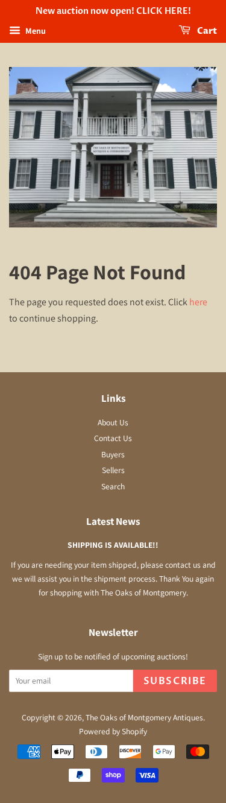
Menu (35, 30)
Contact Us (113, 438)
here (198, 302)
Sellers (113, 470)
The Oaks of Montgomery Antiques (144, 717)
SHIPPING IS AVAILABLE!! (113, 544)
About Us (113, 422)
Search (113, 486)
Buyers (113, 454)
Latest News (113, 521)
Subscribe (175, 681)
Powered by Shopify (113, 731)
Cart (206, 31)
